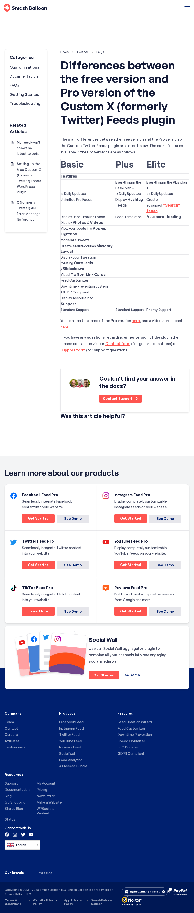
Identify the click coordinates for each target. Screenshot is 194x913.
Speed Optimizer (131, 741)
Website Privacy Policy (45, 902)
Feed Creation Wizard (135, 722)
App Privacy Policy (73, 902)
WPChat (45, 873)
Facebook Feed (71, 722)
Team (9, 722)
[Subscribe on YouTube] (30, 834)
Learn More (35, 612)
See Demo (73, 519)
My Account (46, 783)
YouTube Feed (70, 741)
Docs (64, 52)
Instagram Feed (71, 728)
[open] (187, 8)
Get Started (35, 519)
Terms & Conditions (13, 902)
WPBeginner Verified (46, 810)
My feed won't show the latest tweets (28, 148)
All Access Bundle (73, 766)
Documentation (24, 76)
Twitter (82, 52)
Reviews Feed (70, 747)
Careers (11, 735)
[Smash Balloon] (25, 8)
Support (11, 783)
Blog (8, 796)
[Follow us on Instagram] (15, 834)
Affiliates (12, 741)
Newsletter (46, 796)
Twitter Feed (69, 735)
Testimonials (15, 747)
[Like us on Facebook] (7, 834)
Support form (72, 350)
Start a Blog (14, 808)
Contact (11, 728)
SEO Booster (128, 747)
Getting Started (24, 94)
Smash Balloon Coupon (101, 902)
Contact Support (118, 398)
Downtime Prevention (135, 735)
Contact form (117, 343)
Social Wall (67, 753)
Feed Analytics (70, 760)
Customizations (24, 67)
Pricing (42, 789)
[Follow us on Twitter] (22, 834)
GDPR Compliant (131, 753)
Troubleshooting (25, 103)
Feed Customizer (131, 728)
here (136, 320)
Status (10, 819)
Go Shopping (15, 802)
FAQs (100, 52)
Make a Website (49, 802)
